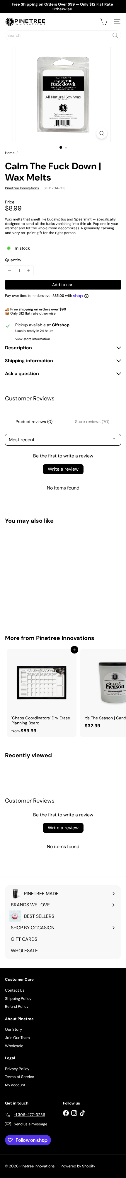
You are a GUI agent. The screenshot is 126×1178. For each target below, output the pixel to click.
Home (10, 153)
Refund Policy (16, 1006)
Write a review (63, 469)
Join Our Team (17, 1037)
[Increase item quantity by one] (29, 270)
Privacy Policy (17, 1068)
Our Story (13, 1029)
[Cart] (103, 21)
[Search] (115, 35)
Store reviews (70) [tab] (92, 421)
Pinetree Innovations (65, 638)
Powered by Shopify (78, 1166)
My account (15, 1084)
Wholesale (14, 1045)
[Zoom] (101, 133)
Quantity (13, 260)
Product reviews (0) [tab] (34, 421)
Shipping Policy (18, 998)
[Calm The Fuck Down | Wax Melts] (41, 576)
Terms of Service (19, 1076)
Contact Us (15, 990)
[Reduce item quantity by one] (10, 270)
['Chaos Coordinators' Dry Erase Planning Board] (41, 693)
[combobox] (63, 35)
